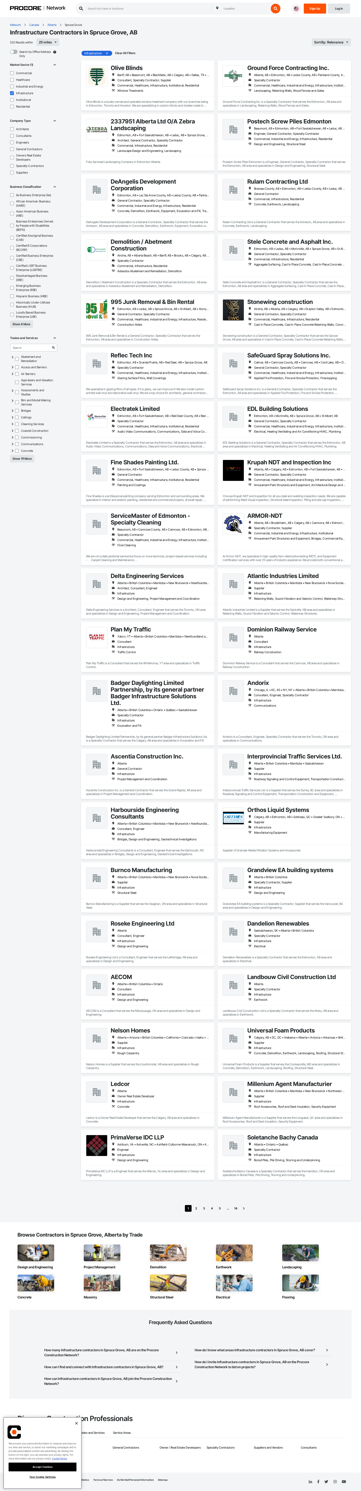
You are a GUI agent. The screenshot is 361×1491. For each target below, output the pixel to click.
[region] (42, 1453)
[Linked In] (310, 1482)
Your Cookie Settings (42, 1476)
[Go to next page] (243, 1208)
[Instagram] (335, 1482)
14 (235, 1208)
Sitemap (163, 1479)
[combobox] (245, 8)
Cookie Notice (59, 1458)
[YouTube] (344, 1481)
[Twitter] (326, 1482)
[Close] (76, 1423)
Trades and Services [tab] (92, 1432)
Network (56, 8)
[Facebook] (318, 1482)
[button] (11, 73)
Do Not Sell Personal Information (135, 1479)
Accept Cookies (42, 1466)
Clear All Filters (125, 53)
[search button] (275, 8)
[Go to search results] (53, 347)
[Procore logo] (25, 8)
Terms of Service (103, 1479)
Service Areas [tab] (122, 1432)
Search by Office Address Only (35, 54)
